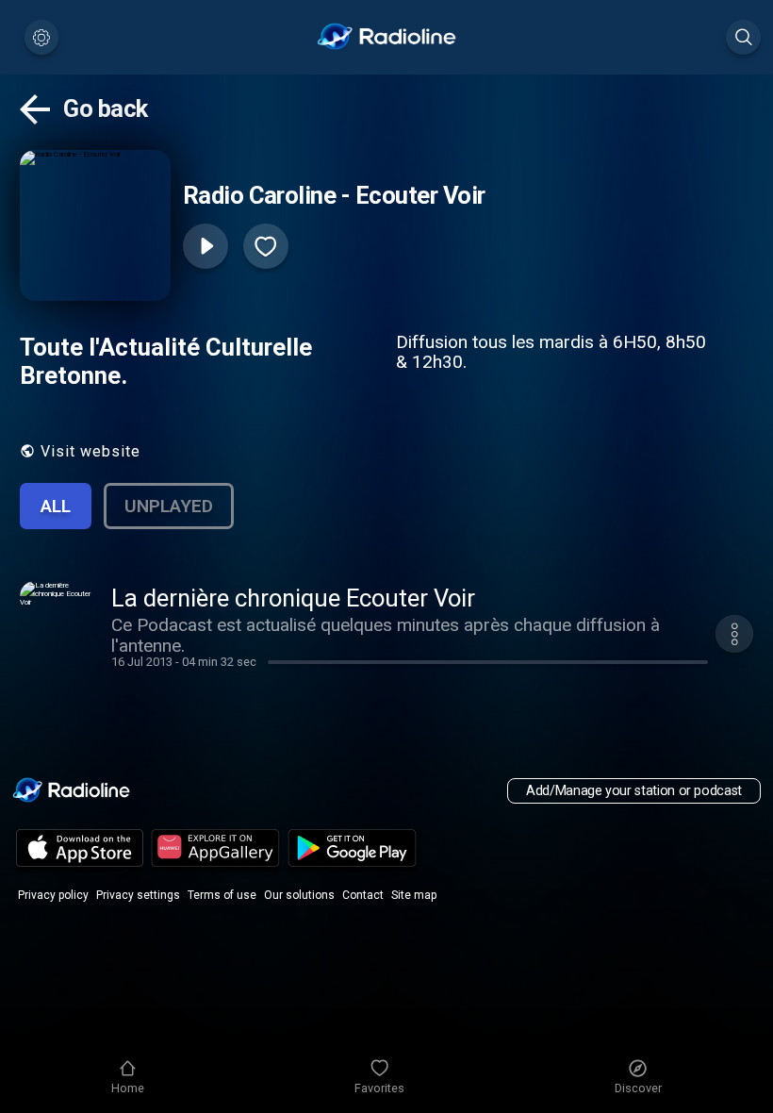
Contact (363, 895)
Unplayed (168, 506)
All (56, 506)
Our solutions (299, 895)
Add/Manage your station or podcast (634, 791)
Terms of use (222, 895)
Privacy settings (138, 895)
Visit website (90, 451)
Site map (413, 895)
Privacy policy (53, 895)
